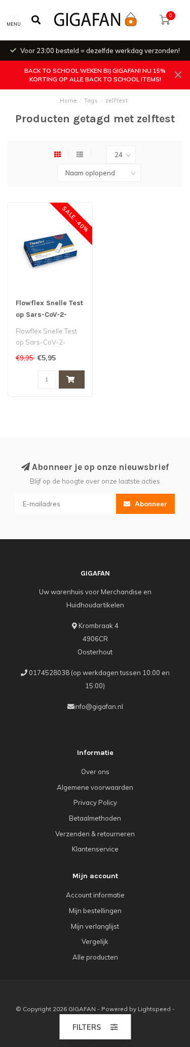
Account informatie (95, 895)
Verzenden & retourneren (95, 834)
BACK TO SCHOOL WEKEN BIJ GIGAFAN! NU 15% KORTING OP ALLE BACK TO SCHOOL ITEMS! (95, 75)
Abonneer (150, 504)
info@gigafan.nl (98, 706)
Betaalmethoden (95, 818)
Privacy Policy (95, 802)
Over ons (95, 772)
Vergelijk (95, 941)
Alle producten (95, 957)
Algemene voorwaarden (95, 787)
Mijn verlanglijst (95, 926)
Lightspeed (154, 1009)
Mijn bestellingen (95, 911)
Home (68, 100)
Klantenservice (95, 849)
